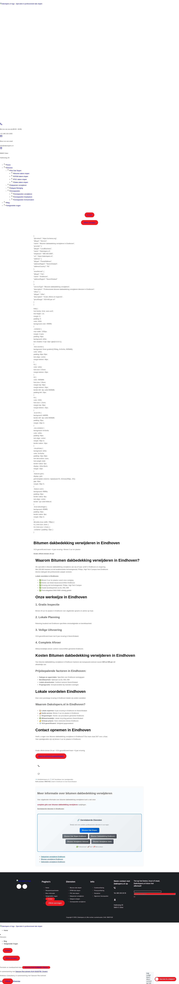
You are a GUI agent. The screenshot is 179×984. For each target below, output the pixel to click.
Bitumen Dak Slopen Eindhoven (75, 836)
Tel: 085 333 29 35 (120, 893)
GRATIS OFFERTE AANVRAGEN (51, 756)
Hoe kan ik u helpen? (165, 979)
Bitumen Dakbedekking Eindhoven (103, 836)
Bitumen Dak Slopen (89, 830)
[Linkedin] (24, 886)
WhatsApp (16, 981)
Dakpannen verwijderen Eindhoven (53, 857)
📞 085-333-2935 (44, 766)
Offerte (7, 981)
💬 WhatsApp (42, 774)
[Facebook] (19, 886)
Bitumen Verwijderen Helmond (77, 841)
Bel (1, 981)
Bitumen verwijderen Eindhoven (52, 859)
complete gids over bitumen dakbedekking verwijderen (57, 805)
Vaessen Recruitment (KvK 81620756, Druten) (31, 971)
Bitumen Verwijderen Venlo (102, 841)
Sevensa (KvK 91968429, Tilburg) (36, 967)
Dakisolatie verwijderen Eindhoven (53, 862)
